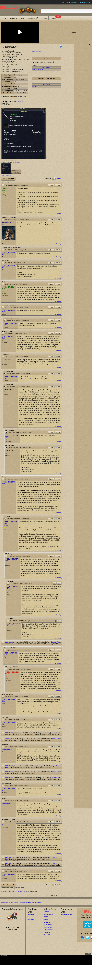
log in (9, 891)
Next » (59, 178)
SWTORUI (47, 922)
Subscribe (4, 902)
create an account (19, 891)
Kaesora (34, 86)
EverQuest (30, 917)
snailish (18, 162)
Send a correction (6, 175)
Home (4, 18)
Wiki (22, 18)
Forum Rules (36, 902)
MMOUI (46, 912)
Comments (38, 51)
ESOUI (46, 917)
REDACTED (9, 733)
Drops (33, 51)
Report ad (73, 32)
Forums (44, 18)
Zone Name (46, 84)
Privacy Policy (13, 902)
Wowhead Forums (66, 914)
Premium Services (85, 2)
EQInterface (32, 18)
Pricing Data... (21, 101)
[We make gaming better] (7, 2)
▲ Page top (58, 213)
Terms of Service (25, 902)
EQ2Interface (48, 927)
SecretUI (47, 935)
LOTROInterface (49, 930)
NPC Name (45, 67)
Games (54, 17)
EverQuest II (31, 919)
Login (62, 2)
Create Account (72, 2)
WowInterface (48, 914)
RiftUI (46, 919)
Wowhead (30, 914)
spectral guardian (37, 69)
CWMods (47, 932)
